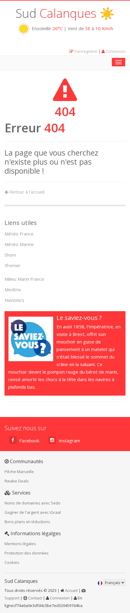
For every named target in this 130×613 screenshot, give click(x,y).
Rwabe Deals (17, 481)
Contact (35, 598)
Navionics (14, 300)
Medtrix (13, 289)
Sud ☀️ (65, 13)
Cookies (12, 562)
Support (12, 598)
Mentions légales (20, 543)
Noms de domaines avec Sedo (32, 503)
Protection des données (27, 553)
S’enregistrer (86, 51)
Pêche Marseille (19, 471)
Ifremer (13, 265)
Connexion (115, 51)
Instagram (68, 441)
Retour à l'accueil (26, 192)
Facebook (28, 441)
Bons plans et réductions (27, 521)
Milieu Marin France (24, 279)
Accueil (71, 590)
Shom (10, 255)
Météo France (19, 234)
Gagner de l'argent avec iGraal (33, 512)
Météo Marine (19, 244)
